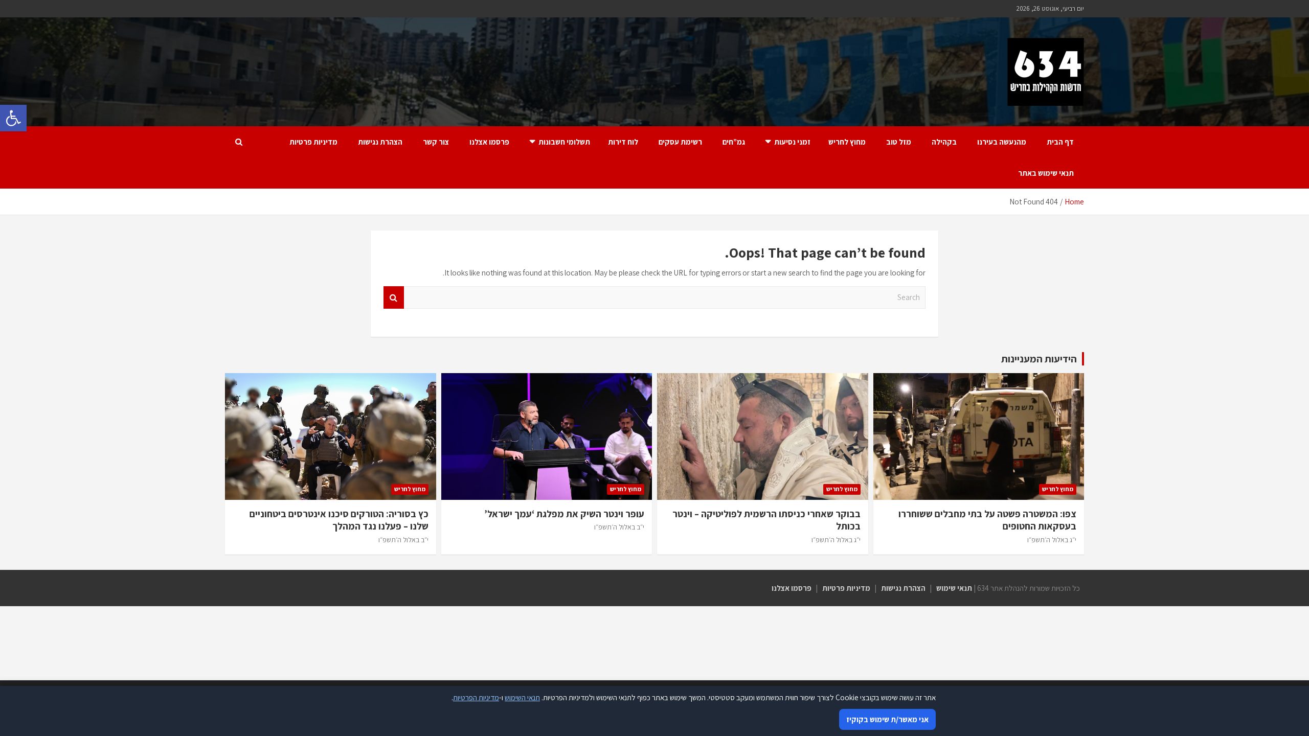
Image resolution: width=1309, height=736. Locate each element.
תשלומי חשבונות (564, 142)
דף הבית (1060, 142)
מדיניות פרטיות (313, 142)
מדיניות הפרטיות (476, 697)
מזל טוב (898, 142)
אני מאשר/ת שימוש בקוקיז (887, 719)
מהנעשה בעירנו (1001, 142)
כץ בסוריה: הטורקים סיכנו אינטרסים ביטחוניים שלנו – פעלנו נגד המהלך (339, 520)
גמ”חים (734, 142)
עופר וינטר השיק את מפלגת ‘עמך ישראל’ (564, 514)
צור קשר (436, 142)
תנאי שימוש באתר (1046, 173)
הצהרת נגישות (380, 142)
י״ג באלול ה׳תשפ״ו (1051, 539)
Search (393, 297)
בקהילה (944, 142)
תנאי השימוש (522, 697)
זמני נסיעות (792, 142)
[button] (13, 118)
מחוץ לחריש (847, 142)
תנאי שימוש (954, 588)
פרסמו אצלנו (489, 142)
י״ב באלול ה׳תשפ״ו (619, 527)
